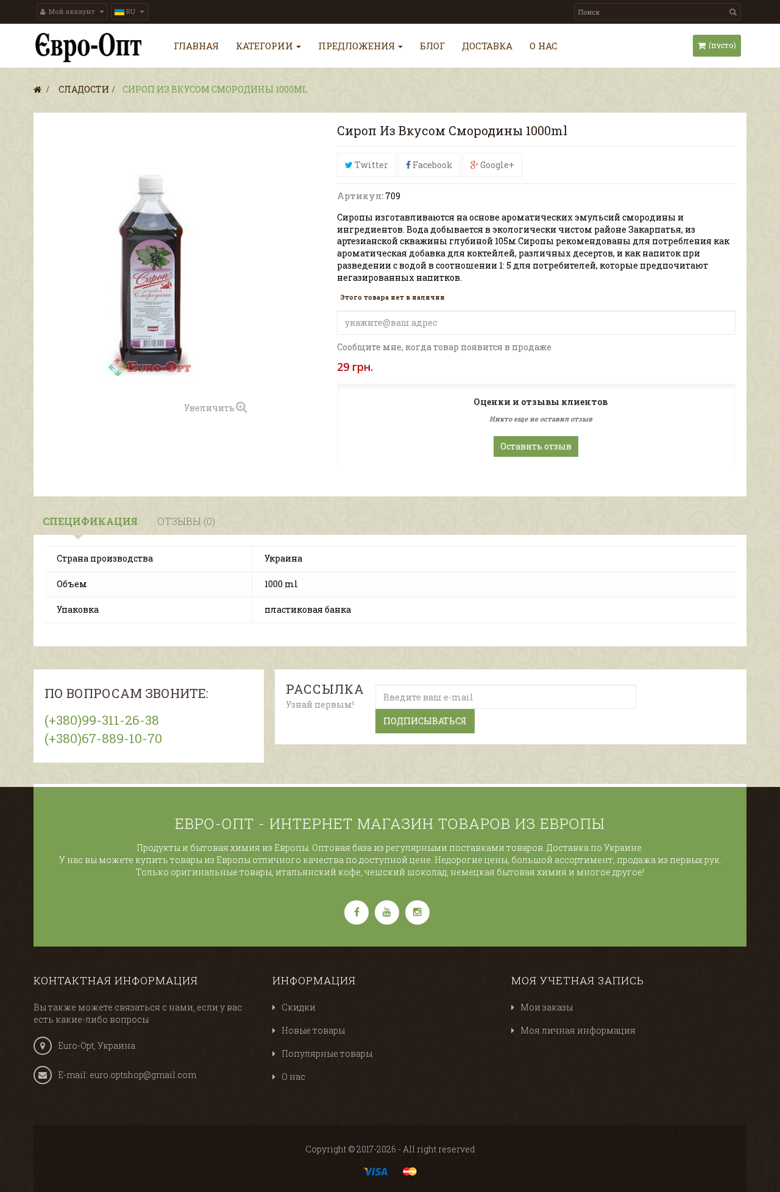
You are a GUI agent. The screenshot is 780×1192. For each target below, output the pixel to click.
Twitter (370, 165)
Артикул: (360, 196)
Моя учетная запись (577, 980)
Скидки (299, 1007)
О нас (293, 1076)
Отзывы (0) (186, 521)
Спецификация (90, 521)
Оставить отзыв (536, 446)
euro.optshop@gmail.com (143, 1075)
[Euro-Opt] (88, 47)
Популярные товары (327, 1053)
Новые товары (313, 1030)
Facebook (432, 165)
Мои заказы (546, 1007)
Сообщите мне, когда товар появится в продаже (444, 347)
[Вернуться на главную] (37, 89)
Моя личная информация (578, 1030)
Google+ (496, 165)
